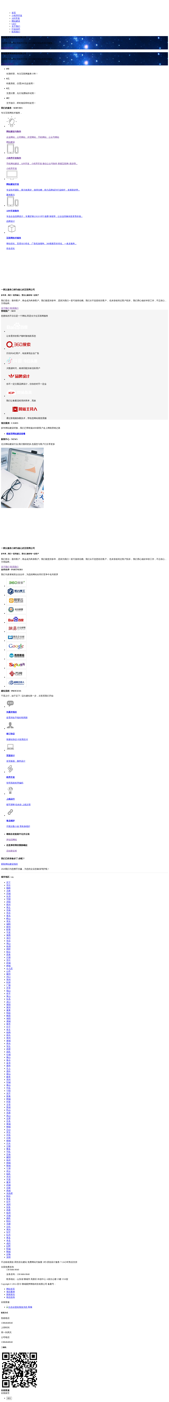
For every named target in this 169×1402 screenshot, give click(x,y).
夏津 (8, 1182)
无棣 (8, 1224)
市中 (8, 885)
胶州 (8, 927)
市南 (8, 910)
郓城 (8, 1249)
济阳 (8, 902)
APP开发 (16, 18)
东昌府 (9, 1193)
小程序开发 (17, 15)
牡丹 (8, 1235)
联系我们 (16, 32)
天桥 (8, 891)
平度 (8, 932)
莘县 (8, 1199)
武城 (8, 1185)
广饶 (8, 985)
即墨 (8, 929)
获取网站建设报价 (9, 864)
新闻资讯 (10, 1294)
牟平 (8, 993)
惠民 (8, 1218)
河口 (8, 977)
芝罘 (8, 988)
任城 (8, 1054)
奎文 (8, 1029)
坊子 (8, 1027)
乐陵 (8, 1188)
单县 (8, 1240)
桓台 (8, 952)
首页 (14, 13)
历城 (8, 893)
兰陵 (8, 1146)
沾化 (8, 1227)
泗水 (8, 1071)
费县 (8, 1149)
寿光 (8, 1043)
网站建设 (16, 21)
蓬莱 (8, 1010)
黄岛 (8, 916)
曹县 (8, 1238)
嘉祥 (8, 1066)
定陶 (8, 1254)
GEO (14, 24)
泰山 (8, 1085)
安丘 (8, 1046)
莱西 (8, 935)
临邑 (8, 1174)
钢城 (8, 1127)
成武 (8, 1243)
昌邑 (8, 1052)
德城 (8, 1163)
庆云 (8, 1171)
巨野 (8, 1246)
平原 (8, 1179)
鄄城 (8, 1252)
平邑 (8, 1152)
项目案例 (10, 1292)
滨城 (8, 1215)
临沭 (8, 1160)
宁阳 (8, 1091)
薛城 (8, 963)
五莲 (8, 1118)
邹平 (8, 1232)
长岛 (8, 999)
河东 (8, 1135)
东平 (8, 1093)
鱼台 (8, 1060)
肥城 (8, 1099)
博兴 (8, 1229)
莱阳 (8, 1004)
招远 (8, 1013)
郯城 (8, 1140)
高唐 (8, 1210)
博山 (8, 943)
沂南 (8, 1138)
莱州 (8, 1007)
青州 (8, 1038)
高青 (8, 954)
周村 (8, 949)
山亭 (8, 971)
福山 (8, 991)
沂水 (8, 1143)
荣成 (8, 1107)
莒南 (8, 1154)
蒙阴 (8, 1157)
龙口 (8, 1002)
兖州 (8, 1079)
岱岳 (8, 1088)
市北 (8, 913)
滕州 (8, 974)
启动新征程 (11, 851)
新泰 (8, 1096)
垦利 (8, 979)
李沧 (8, 921)
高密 (8, 1049)
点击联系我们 (7, 48)
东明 (8, 1257)
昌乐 (8, 1035)
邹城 (8, 1082)
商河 (8, 905)
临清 (8, 1213)
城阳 (8, 924)
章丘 (8, 907)
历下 (8, 882)
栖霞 (8, 1016)
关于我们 (16, 26)
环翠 (8, 1102)
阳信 (8, 1221)
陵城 (8, 1165)
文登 (8, 1104)
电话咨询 (10, 1297)
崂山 (8, 918)
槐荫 (8, 888)
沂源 (8, 957)
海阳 (8, 1018)
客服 (29, 1307)
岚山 (8, 1115)
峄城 (8, 966)
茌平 (8, 1202)
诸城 (8, 1041)
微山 (8, 1057)
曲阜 (8, 1077)
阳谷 (8, 1196)
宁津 (8, 1168)
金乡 (8, 1063)
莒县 (8, 1121)
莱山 (8, 996)
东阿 (8, 1204)
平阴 (8, 899)
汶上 (8, 1068)
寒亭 (8, 1024)
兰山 (8, 1129)
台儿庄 (9, 968)
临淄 (8, 946)
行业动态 (16, 29)
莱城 (8, 1124)
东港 (8, 1113)
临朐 (8, 1032)
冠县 (8, 1207)
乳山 (8, 1110)
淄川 (8, 938)
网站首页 (10, 1289)
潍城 (8, 1021)
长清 (8, 896)
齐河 (8, 1177)
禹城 (8, 1190)
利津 (8, 982)
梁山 (8, 1074)
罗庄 (8, 1132)
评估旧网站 (11, 839)
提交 (9, 1398)
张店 (8, 941)
